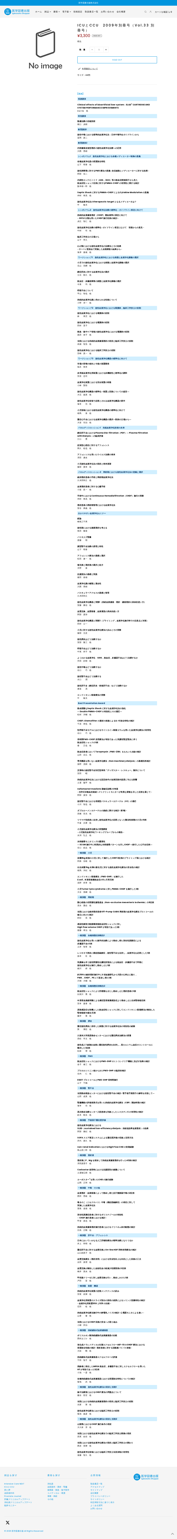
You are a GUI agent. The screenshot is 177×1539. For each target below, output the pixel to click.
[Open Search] (145, 11)
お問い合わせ (96, 1508)
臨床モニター (10, 1505)
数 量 (81, 49)
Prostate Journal (12, 1496)
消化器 (50, 1483)
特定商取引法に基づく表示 (102, 1502)
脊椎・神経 (52, 1496)
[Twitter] (8, 1523)
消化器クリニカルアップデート (18, 1502)
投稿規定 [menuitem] (77, 11)
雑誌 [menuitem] (46, 11)
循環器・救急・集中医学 (58, 1490)
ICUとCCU (9, 1486)
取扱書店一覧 (96, 1483)
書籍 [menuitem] (55, 11)
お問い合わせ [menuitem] (107, 11)
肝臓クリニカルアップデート (17, 1499)
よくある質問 (96, 1505)
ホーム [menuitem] (38, 11)
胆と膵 (7, 1490)
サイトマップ (96, 1490)
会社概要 (94, 1493)
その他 (50, 1499)
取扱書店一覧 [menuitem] (91, 11)
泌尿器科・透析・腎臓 (57, 1486)
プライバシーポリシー (100, 1496)
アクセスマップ (97, 1486)
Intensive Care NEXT (14, 1483)
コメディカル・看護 (56, 1493)
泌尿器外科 (9, 1493)
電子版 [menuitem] (65, 11)
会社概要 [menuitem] (121, 11)
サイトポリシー (97, 1499)
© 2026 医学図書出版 (14, 1531)
